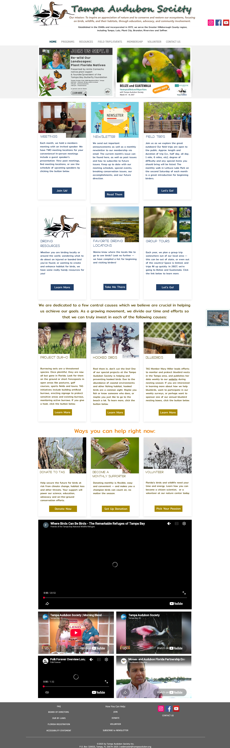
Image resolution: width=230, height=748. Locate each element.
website (173, 379)
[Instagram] (211, 23)
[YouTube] (226, 23)
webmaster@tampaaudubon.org (135, 746)
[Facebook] (218, 23)
